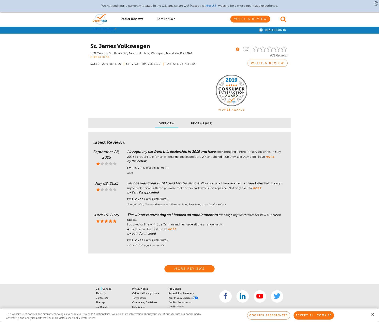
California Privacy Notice (145, 293)
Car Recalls (102, 307)
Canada (107, 289)
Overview (166, 123)
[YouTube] (260, 296)
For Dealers (175, 289)
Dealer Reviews (131, 19)
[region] (189, 315)
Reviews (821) (201, 123)
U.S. (98, 289)
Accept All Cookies (314, 315)
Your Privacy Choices (180, 298)
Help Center (139, 307)
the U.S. (211, 6)
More (270, 157)
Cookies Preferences (180, 302)
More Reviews (189, 268)
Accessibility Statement (181, 293)
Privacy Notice (140, 289)
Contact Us (102, 298)
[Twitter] (277, 296)
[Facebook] (225, 296)
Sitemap (100, 302)
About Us (101, 293)
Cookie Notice (176, 307)
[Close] (372, 314)
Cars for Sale (166, 19)
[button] (376, 3)
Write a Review (250, 19)
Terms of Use (139, 298)
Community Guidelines (144, 302)
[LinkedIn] (242, 296)
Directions (100, 57)
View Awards (231, 110)
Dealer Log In (275, 30)
